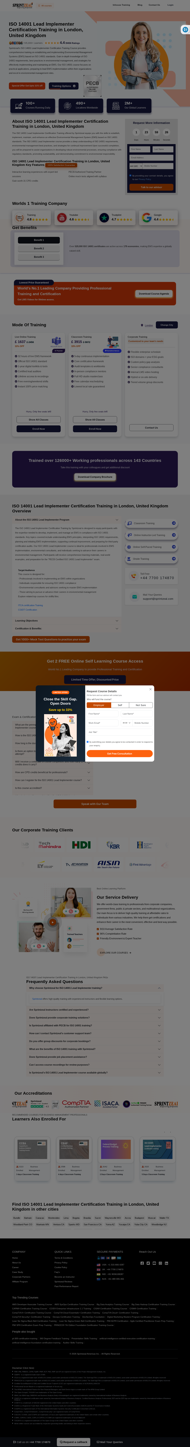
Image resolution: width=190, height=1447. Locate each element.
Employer (99, 705)
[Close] (150, 689)
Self (120, 705)
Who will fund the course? (99, 699)
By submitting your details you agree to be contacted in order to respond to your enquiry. (121, 744)
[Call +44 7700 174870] (185, 29)
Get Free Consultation (119, 753)
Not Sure (141, 705)
